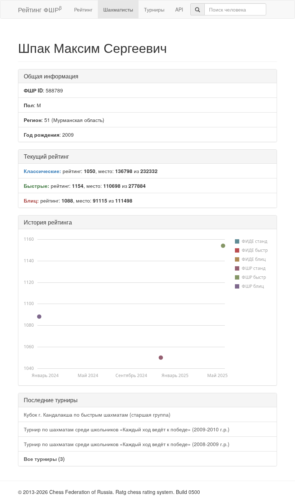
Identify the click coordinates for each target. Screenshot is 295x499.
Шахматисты (118, 9)
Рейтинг (83, 9)
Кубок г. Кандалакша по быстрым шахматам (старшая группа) (97, 414)
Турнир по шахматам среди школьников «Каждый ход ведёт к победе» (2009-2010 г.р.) (127, 429)
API (179, 9)
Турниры (154, 9)
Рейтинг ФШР (40, 9)
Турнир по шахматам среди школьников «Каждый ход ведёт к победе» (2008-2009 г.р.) (127, 444)
